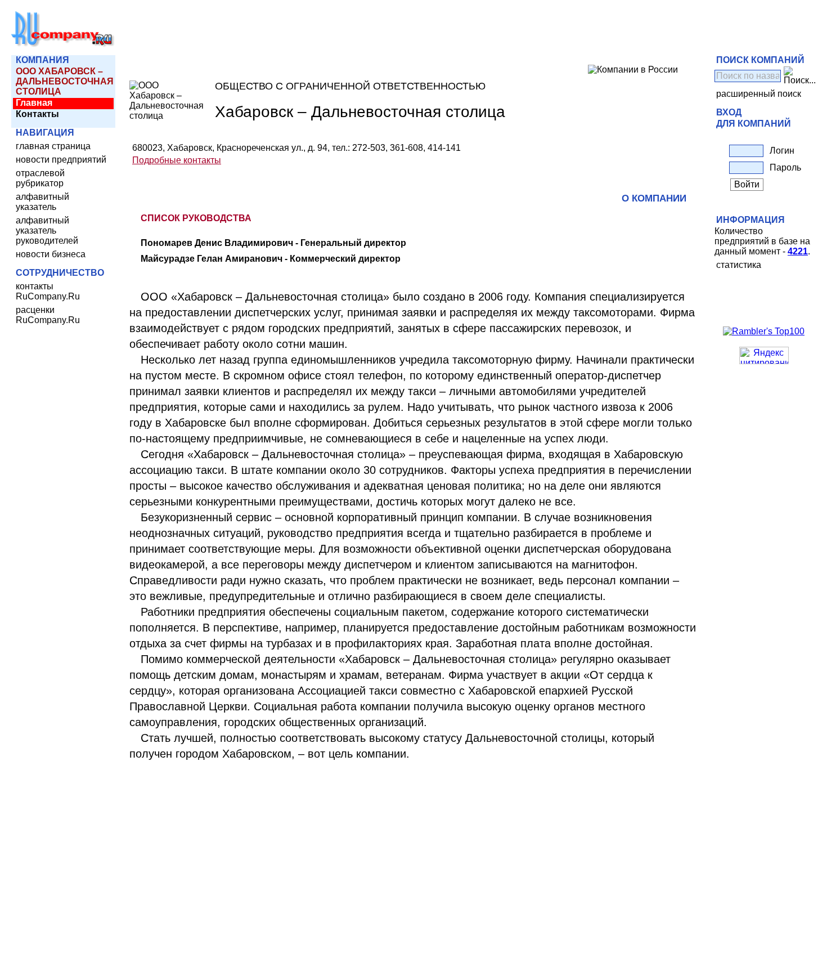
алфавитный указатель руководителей (47, 230)
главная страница (53, 146)
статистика (738, 265)
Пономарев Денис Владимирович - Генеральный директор (273, 243)
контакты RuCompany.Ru (48, 291)
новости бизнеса (51, 254)
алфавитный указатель (42, 202)
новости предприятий (61, 159)
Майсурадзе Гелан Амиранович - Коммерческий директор (271, 258)
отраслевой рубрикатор (40, 178)
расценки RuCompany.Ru (48, 315)
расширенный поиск (758, 94)
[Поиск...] (800, 76)
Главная (34, 103)
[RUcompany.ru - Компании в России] (63, 45)
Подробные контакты (176, 160)
